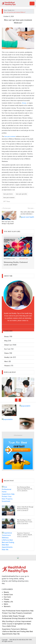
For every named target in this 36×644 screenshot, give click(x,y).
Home (5, 10)
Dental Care (8, 345)
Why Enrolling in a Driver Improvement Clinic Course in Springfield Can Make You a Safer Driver (16, 623)
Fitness (6, 353)
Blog (5, 341)
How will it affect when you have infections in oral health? (27, 213)
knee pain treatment (10, 136)
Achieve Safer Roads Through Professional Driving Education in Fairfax (25, 508)
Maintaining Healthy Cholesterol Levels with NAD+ (16, 263)
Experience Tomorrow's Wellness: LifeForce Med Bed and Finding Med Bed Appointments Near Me (17, 631)
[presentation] (8, 246)
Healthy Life (11, 10)
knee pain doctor (8, 194)
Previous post (6, 208)
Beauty (6, 336)
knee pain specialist (21, 194)
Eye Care (7, 349)
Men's (6, 361)
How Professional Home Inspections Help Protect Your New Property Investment (25, 488)
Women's (7, 365)
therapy (24, 103)
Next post (31, 208)
